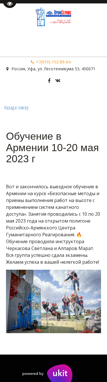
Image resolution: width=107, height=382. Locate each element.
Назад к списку (16, 107)
